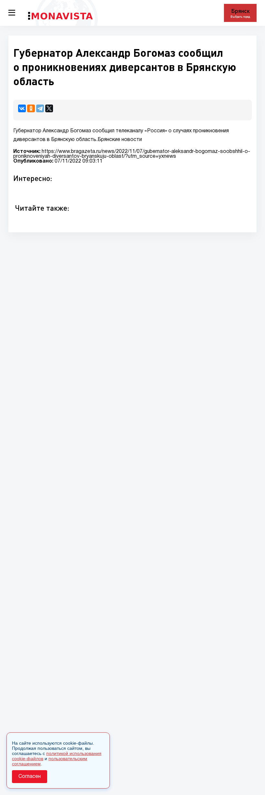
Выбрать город (240, 16)
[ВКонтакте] (22, 108)
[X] (49, 108)
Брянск (240, 10)
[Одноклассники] (31, 108)
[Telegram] (40, 108)
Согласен (29, 776)
